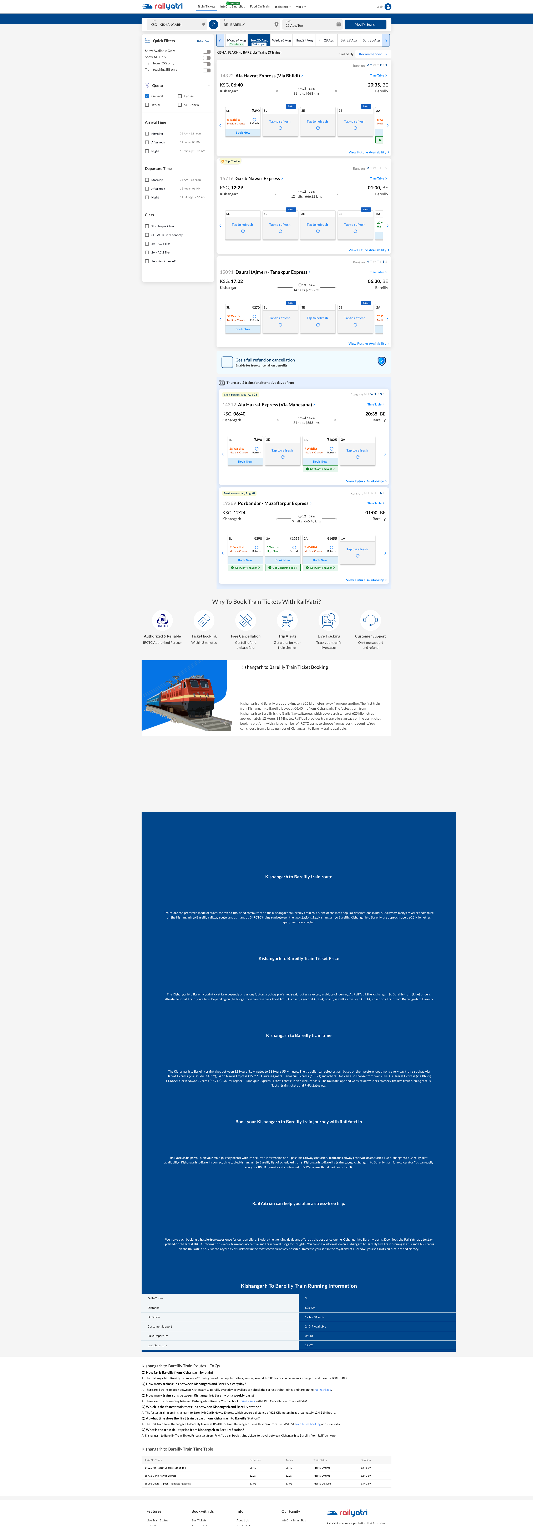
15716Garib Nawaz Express (160, 1475)
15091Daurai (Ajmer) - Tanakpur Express (168, 1483)
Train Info (281, 6)
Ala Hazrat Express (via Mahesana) (267, 404)
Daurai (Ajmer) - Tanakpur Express (264, 272)
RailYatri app (322, 1389)
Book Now (243, 132)
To (225, 20)
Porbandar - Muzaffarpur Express (265, 503)
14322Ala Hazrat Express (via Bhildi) (165, 1467)
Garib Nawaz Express (250, 178)
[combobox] (177, 24)
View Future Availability (367, 152)
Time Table (377, 75)
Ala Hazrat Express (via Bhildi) (260, 75)
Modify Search (366, 24)
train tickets (247, 1401)
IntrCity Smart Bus (293, 1520)
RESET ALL (203, 40)
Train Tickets (206, 6)
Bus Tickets (199, 1520)
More (299, 6)
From (153, 20)
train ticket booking (308, 1424)
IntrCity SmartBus (232, 6)
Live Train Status (157, 1520)
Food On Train (260, 6)
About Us (243, 1520)
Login (380, 6)
